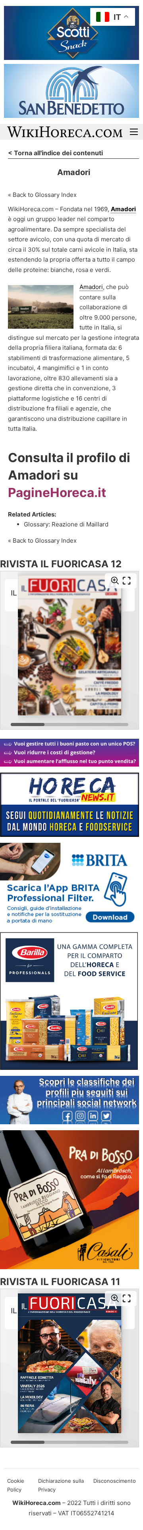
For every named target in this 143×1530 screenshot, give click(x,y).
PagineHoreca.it (57, 492)
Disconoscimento (114, 1481)
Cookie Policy (15, 1485)
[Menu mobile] (134, 132)
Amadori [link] (123, 209)
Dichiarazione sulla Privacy (61, 1485)
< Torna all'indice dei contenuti (55, 153)
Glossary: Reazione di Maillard (66, 524)
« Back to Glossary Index (42, 194)
